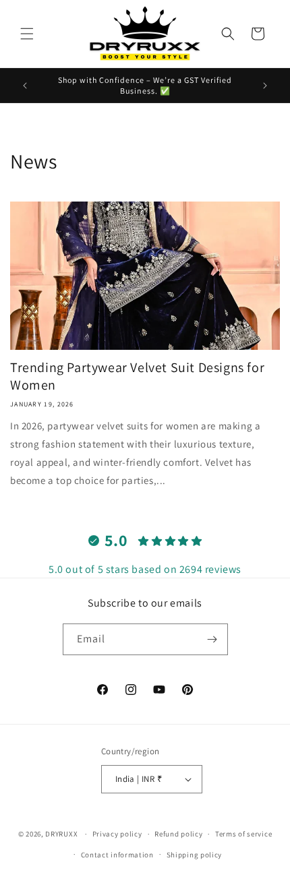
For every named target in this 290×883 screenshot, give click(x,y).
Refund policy (178, 834)
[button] (27, 34)
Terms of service (243, 834)
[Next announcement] (265, 85)
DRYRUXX (61, 834)
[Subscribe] (212, 639)
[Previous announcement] (25, 85)
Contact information (117, 854)
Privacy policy (117, 834)
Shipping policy (195, 854)
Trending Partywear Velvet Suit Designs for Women (137, 376)
